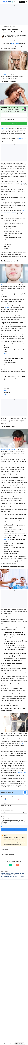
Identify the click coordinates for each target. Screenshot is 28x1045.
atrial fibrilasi (22, 183)
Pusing (5, 390)
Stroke (14, 26)
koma (2, 303)
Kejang (5, 394)
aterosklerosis (22, 138)
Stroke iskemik (4, 128)
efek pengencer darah (21, 772)
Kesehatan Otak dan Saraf (6, 26)
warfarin (3, 767)
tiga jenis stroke (15, 43)
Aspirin (23, 743)
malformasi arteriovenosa (17, 314)
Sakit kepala (7, 539)
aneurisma (7, 307)
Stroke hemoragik (5, 284)
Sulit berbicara (7, 353)
